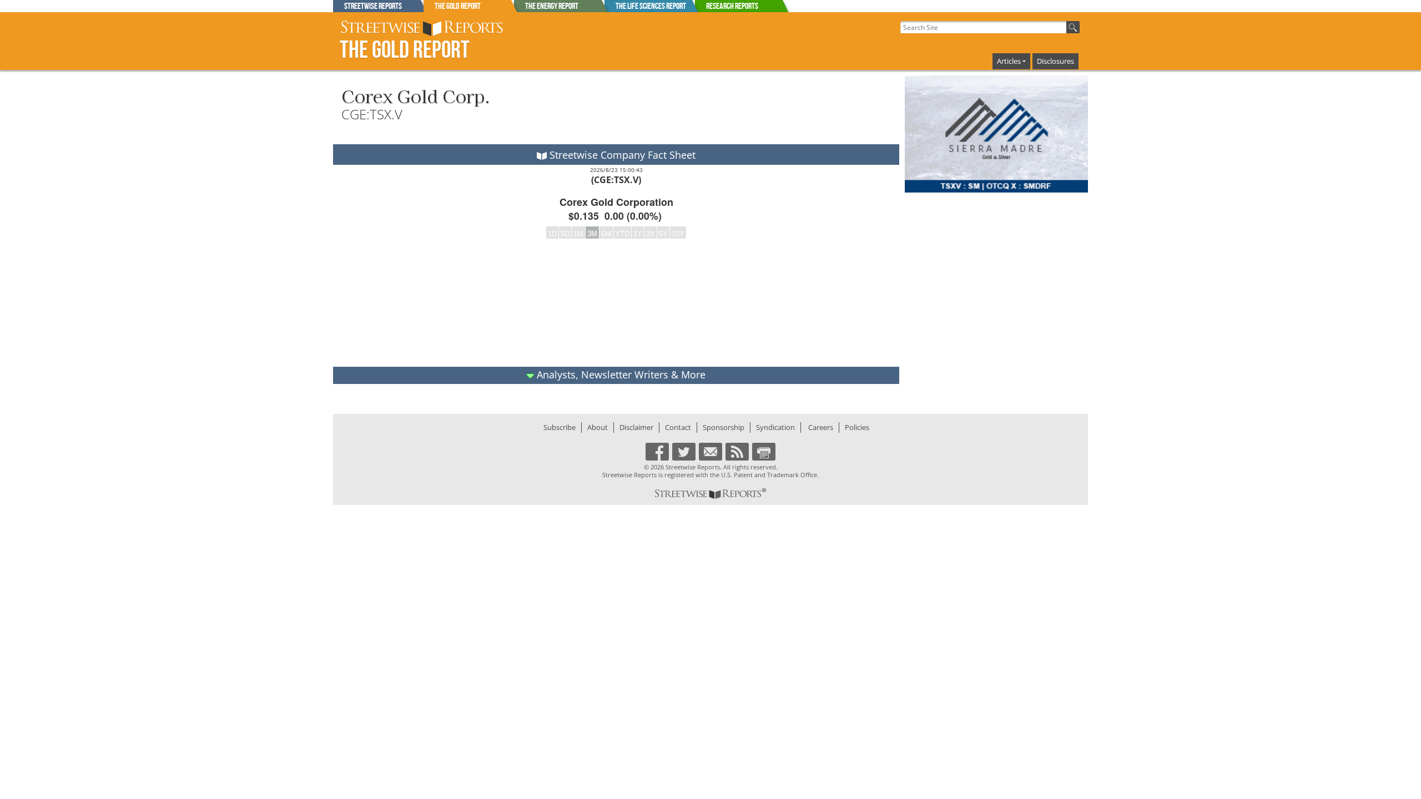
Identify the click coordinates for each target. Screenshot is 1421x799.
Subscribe (559, 427)
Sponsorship (723, 427)
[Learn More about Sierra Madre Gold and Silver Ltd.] (996, 134)
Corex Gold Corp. (415, 95)
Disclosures (1055, 61)
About (597, 427)
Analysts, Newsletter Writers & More (620, 374)
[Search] (1073, 27)
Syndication (775, 427)
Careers (820, 427)
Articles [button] (1009, 61)
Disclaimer (636, 427)
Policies (857, 427)
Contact (678, 427)
